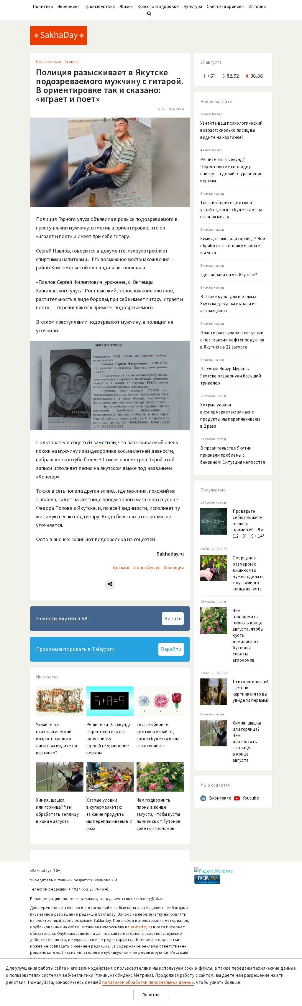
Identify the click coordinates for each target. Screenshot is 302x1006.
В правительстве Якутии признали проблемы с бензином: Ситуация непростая (232, 455)
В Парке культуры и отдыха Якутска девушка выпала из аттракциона (228, 303)
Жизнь (126, 6)
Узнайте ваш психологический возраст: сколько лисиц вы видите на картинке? (231, 130)
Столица (72, 61)
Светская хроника (225, 6)
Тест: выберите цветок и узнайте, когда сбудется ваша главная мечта (231, 209)
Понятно (151, 994)
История (257, 6)
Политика (43, 6)
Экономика (69, 6)
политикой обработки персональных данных (148, 982)
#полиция (174, 567)
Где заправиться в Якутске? (228, 274)
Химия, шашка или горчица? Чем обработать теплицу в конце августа (232, 245)
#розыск (121, 567)
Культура (192, 6)
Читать (173, 618)
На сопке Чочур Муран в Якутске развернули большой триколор (230, 376)
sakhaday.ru (141, 927)
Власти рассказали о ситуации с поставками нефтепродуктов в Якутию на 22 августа (232, 340)
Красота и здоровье (158, 6)
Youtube (251, 798)
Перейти (171, 649)
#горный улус (146, 567)
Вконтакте (220, 798)
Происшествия (99, 6)
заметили (104, 442)
